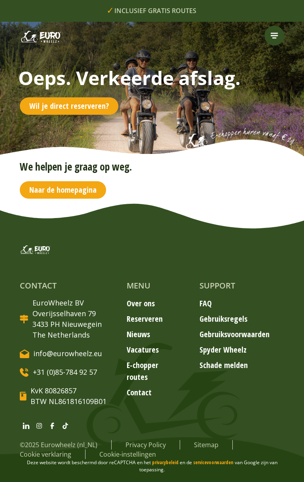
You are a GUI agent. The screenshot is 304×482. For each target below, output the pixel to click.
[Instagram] (39, 425)
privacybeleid (166, 462)
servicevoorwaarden (214, 462)
